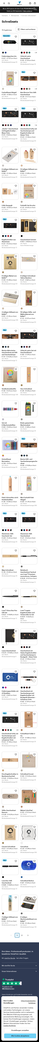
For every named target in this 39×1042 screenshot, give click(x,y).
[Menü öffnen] (4, 3)
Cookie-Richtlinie (9, 1025)
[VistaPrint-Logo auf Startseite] (19, 3)
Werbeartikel (15, 15)
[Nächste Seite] (28, 935)
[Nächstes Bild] (36, 9)
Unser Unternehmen (9, 971)
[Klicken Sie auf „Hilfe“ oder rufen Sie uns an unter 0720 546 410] (30, 3)
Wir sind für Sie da (8, 965)
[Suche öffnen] (8, 3)
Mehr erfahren (27, 11)
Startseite (5, 15)
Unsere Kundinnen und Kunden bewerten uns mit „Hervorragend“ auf (17, 995)
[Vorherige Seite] (11, 935)
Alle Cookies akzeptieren (20, 1036)
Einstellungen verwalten (20, 1030)
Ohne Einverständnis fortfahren (28, 1002)
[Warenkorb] (34, 3)
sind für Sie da (10, 958)
